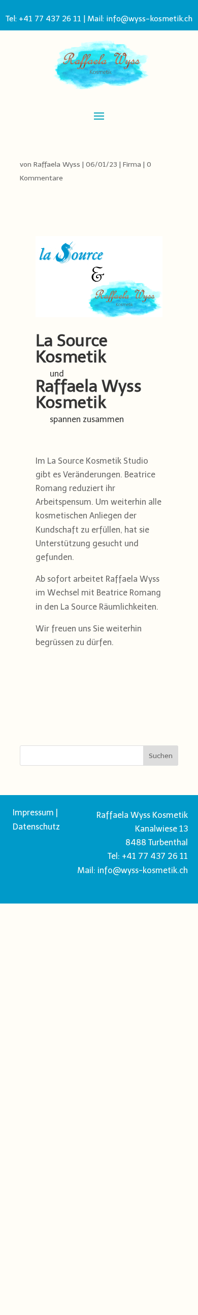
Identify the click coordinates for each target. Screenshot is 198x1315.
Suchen (161, 756)
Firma (132, 164)
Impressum (33, 812)
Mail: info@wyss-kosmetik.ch (139, 18)
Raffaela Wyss (57, 164)
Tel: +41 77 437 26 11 (43, 18)
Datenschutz (36, 827)
